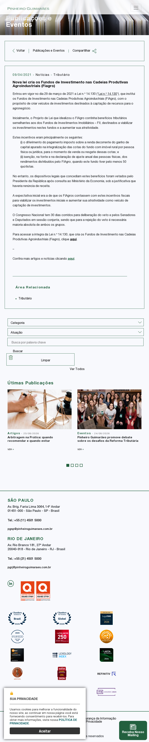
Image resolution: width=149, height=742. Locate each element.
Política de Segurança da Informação (90, 718)
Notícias (43, 75)
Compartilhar (81, 51)
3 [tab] (76, 465)
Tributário (61, 75)
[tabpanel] (39, 420)
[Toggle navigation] (136, 8)
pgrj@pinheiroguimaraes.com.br (29, 567)
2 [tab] (72, 465)
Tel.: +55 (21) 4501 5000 (24, 559)
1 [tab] (67, 465)
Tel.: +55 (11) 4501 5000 (24, 520)
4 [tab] (81, 465)
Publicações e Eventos (49, 51)
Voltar (20, 51)
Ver (11, 449)
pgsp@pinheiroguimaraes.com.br (30, 529)
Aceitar (45, 731)
